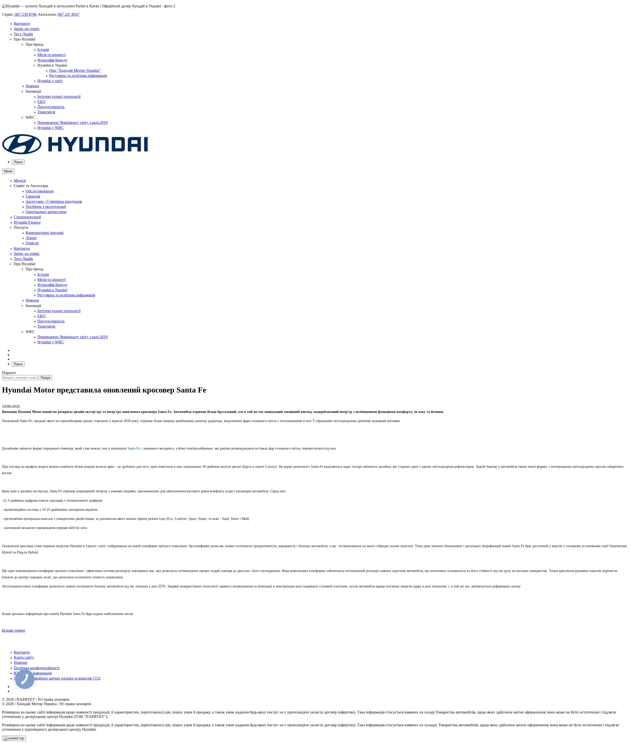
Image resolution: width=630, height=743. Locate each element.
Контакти (22, 23)
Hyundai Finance (27, 222)
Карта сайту (24, 657)
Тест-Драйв (23, 34)
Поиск (18, 162)
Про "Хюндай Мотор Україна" (75, 70)
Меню (8, 171)
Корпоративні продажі (44, 233)
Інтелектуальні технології (58, 96)
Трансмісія (46, 112)
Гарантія (33, 196)
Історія (43, 49)
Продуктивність (50, 107)
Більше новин (13, 630)
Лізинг (31, 238)
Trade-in (32, 243)
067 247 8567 (68, 14)
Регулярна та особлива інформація (78, 75)
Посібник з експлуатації (46, 206)
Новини (32, 86)
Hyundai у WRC (50, 128)
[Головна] (75, 153)
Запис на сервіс (27, 29)
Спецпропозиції (27, 217)
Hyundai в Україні (52, 290)
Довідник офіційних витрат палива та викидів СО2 (57, 678)
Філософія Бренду (52, 60)
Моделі (20, 180)
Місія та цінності (51, 55)
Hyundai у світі (49, 81)
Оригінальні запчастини (46, 212)
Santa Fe (134, 448)
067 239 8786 (25, 14)
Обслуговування (39, 191)
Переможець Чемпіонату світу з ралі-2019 (72, 122)
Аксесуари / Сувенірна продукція (54, 201)
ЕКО (41, 102)
